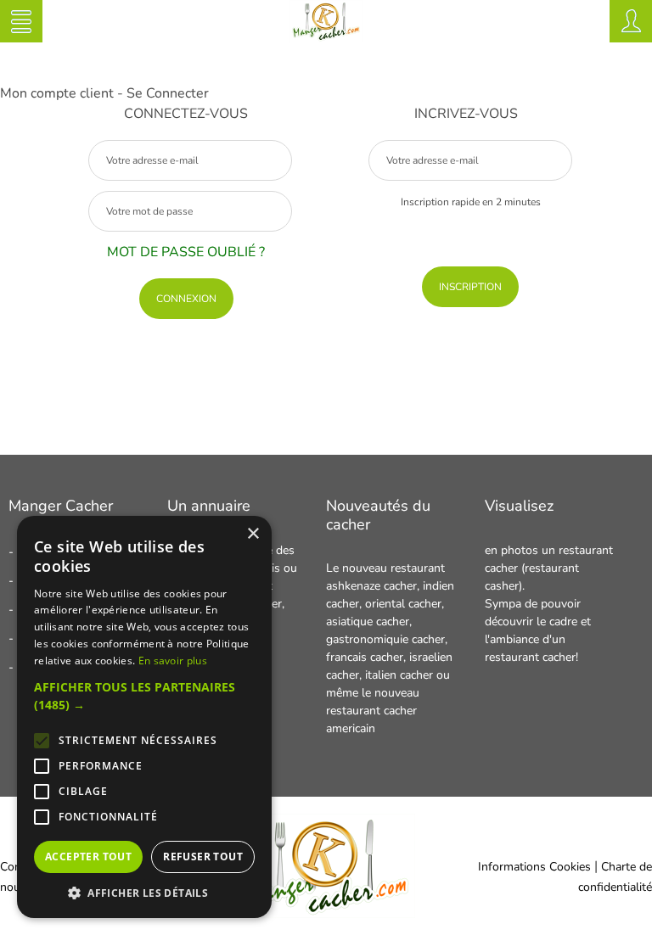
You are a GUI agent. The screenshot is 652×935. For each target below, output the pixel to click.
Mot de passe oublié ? (186, 252)
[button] (144, 696)
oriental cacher (403, 604)
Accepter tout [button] (88, 856)
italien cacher (399, 675)
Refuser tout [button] (203, 856)
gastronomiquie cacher (385, 639)
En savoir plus (172, 660)
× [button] (252, 534)
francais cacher (364, 657)
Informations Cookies (534, 867)
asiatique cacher (367, 621)
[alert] (144, 717)
